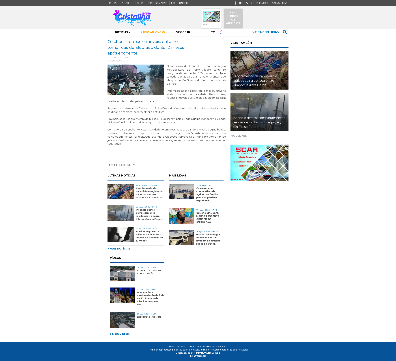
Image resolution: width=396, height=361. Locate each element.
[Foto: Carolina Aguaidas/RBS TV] (137, 81)
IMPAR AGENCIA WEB (208, 352)
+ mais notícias (119, 248)
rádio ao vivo (151, 32)
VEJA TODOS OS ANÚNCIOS (233, 18)
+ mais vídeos (120, 334)
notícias (122, 32)
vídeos (181, 32)
